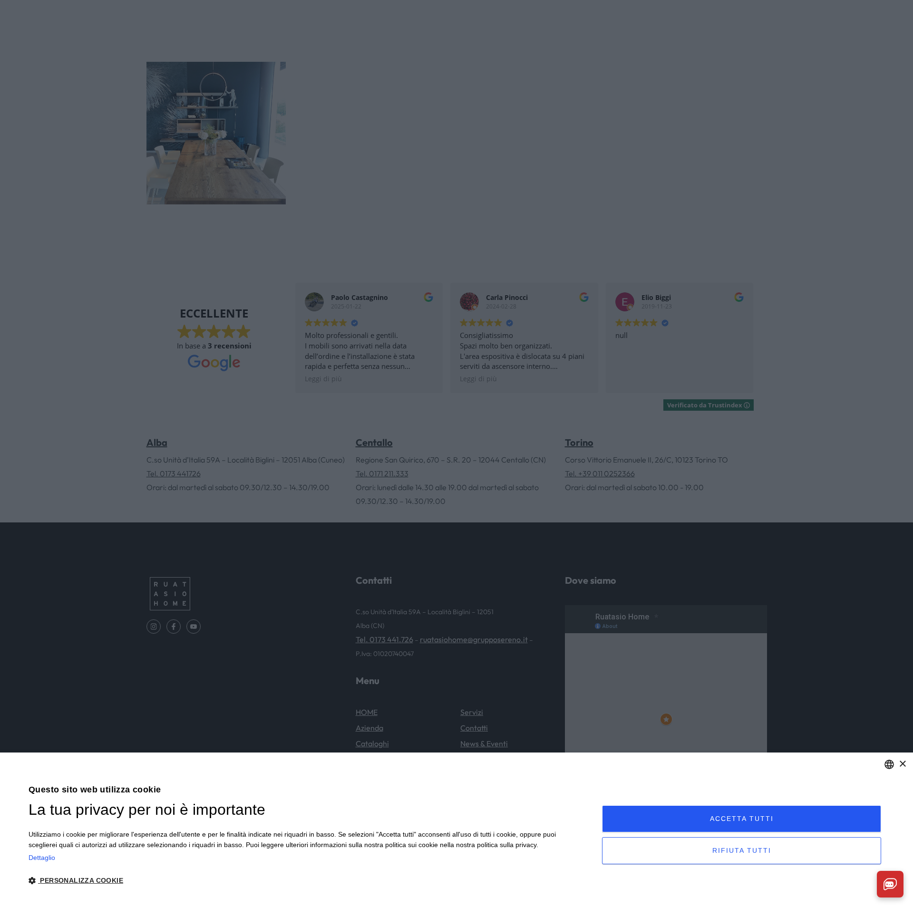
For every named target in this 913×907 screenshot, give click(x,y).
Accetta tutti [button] (742, 818)
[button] (307, 881)
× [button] (902, 764)
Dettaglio (42, 857)
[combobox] (889, 764)
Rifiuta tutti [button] (741, 850)
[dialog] (456, 830)
